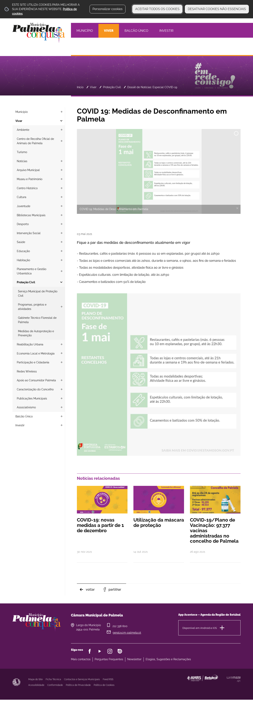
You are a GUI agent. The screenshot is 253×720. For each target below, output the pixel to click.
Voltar (90, 589)
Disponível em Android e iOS (199, 627)
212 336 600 (119, 626)
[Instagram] (110, 651)
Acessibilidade (16, 682)
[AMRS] (224, 685)
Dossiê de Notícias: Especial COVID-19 (152, 87)
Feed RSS (108, 679)
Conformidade (55, 685)
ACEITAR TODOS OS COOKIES (157, 9)
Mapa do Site (35, 679)
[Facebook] (90, 651)
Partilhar (115, 589)
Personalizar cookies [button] (108, 9)
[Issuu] (120, 651)
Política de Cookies (104, 685)
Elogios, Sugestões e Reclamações (168, 659)
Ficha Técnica (53, 679)
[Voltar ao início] (38, 33)
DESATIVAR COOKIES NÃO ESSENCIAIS (217, 9)
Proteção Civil (112, 87)
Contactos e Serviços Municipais (82, 679)
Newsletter (134, 659)
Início (80, 87)
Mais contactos (81, 659)
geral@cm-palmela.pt (127, 632)
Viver (93, 87)
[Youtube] (100, 651)
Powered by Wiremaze (234, 679)
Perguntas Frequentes (109, 659)
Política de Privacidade (78, 685)
